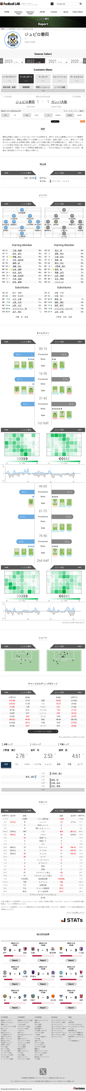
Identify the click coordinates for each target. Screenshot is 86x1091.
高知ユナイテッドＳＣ (41, 1051)
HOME (6, 12)
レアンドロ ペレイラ (64, 309)
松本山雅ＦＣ (39, 1028)
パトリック (59, 282)
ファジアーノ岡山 (6, 1053)
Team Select (77, 12)
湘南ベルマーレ (22, 1038)
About (65, 12)
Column (54, 12)
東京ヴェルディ (5, 1032)
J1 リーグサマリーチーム (59, 1020)
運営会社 (52, 1078)
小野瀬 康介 (60, 266)
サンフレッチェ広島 (7, 1055)
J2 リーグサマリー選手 (58, 1028)
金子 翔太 (17, 312)
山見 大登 (59, 312)
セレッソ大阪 (5, 1049)
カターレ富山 (22, 1045)
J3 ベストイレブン (57, 1036)
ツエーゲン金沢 (39, 1032)
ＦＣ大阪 (37, 1038)
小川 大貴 (17, 299)
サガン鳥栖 (21, 1055)
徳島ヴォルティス (23, 1051)
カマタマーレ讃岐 (40, 1047)
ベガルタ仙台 (22, 1024)
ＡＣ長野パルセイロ (41, 1030)
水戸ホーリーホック (7, 1022)
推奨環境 (31, 1078)
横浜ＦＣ (20, 1036)
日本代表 (71, 1022)
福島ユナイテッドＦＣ (41, 1020)
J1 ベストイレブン (57, 1024)
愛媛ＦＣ (37, 1049)
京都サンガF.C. (5, 1045)
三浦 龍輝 (17, 250)
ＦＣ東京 (3, 1030)
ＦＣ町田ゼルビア (6, 1034)
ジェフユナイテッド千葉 (8, 1026)
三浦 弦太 (59, 257)
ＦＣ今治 (20, 1053)
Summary (54, 1017)
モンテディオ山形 (23, 1028)
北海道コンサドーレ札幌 (25, 1020)
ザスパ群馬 (38, 1024)
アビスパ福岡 (5, 1057)
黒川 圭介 (59, 263)
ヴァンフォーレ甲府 (24, 1041)
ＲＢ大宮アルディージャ (25, 1034)
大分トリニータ (22, 1057)
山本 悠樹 (59, 276)
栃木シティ (21, 1032)
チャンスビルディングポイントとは (71, 737)
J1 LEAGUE (4, 1017)
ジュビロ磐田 (25, 102)
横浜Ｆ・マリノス (6, 1038)
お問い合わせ (60, 1078)
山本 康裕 (17, 269)
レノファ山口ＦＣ (40, 1045)
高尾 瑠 (58, 260)
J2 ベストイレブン (57, 1030)
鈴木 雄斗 (17, 254)
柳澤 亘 (58, 299)
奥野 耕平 (59, 305)
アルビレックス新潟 (24, 1043)
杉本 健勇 (17, 282)
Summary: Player (30, 13)
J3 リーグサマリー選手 (58, 1034)
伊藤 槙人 (17, 257)
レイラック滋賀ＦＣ (41, 1036)
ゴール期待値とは (73, 1041)
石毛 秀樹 (59, 279)
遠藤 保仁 (17, 266)
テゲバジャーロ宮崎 (24, 1059)
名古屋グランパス (6, 1043)
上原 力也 (17, 302)
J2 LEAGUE (21, 1017)
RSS (82, 121)
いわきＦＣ (21, 1030)
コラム (70, 1020)
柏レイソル (4, 1028)
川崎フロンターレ (6, 1036)
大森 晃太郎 (18, 276)
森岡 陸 (16, 263)
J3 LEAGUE (38, 1017)
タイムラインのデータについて (73, 622)
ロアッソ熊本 (39, 1055)
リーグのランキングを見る (43, 731)
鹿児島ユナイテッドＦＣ (42, 1057)
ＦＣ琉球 (37, 1059)
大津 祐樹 (17, 279)
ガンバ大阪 (59, 102)
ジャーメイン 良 (20, 309)
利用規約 (25, 1078)
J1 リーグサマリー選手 (58, 1022)
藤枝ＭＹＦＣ (22, 1049)
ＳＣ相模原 (38, 1026)
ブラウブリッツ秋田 (24, 1026)
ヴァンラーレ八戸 (23, 1022)
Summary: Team (18, 13)
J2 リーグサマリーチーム (59, 1026)
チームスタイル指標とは (75, 1034)
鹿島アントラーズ (6, 1020)
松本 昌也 (17, 272)
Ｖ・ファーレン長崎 (7, 1059)
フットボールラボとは (75, 1024)
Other (70, 1017)
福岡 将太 (59, 254)
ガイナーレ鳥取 (39, 1043)
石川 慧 (58, 250)
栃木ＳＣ (37, 1022)
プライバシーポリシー (41, 1078)
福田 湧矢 (59, 302)
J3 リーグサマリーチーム (59, 1032)
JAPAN (42, 12)
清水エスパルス (5, 1041)
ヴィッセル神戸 (5, 1051)
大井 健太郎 (18, 260)
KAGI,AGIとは (72, 1030)
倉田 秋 (58, 269)
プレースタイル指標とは (75, 1032)
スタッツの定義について (75, 912)
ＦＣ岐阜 (37, 1034)
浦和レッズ (4, 1024)
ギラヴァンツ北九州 (41, 1053)
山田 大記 (17, 305)
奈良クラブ (38, 1041)
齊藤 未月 (59, 272)
